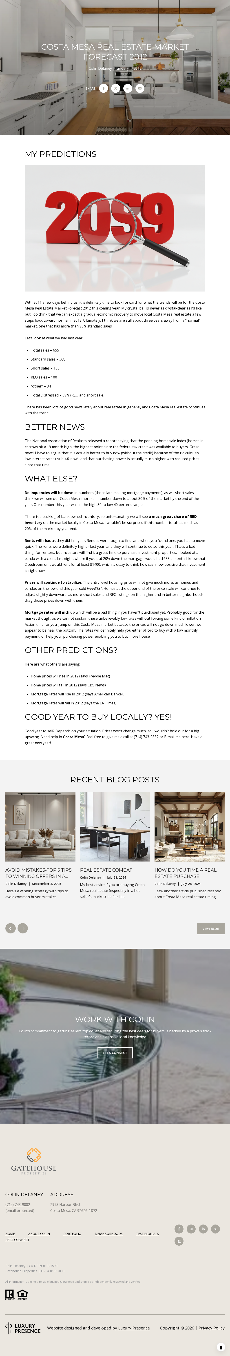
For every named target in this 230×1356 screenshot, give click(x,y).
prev (10, 928)
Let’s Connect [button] (115, 1053)
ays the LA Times (101, 703)
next (23, 928)
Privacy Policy (212, 1328)
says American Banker (104, 694)
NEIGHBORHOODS (109, 1233)
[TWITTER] (215, 1229)
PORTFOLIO (72, 1233)
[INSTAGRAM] (191, 1229)
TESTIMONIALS (147, 1233)
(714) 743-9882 (146, 736)
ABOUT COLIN (39, 1233)
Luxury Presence (134, 1328)
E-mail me (172, 736)
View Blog (210, 928)
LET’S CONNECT (17, 1240)
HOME (10, 1233)
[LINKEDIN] (203, 1229)
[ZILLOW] (179, 1241)
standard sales (99, 326)
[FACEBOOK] (179, 1229)
